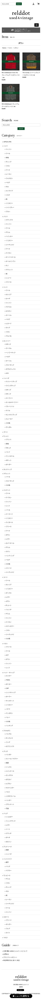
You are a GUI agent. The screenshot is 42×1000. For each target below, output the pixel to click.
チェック (8, 161)
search (19, 4)
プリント (8, 439)
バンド (8, 452)
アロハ (8, 211)
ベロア (8, 182)
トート (8, 829)
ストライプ (9, 191)
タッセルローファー (12, 402)
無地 (7, 157)
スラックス (9, 220)
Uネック (8, 344)
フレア (8, 928)
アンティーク (8, 846)
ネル (7, 186)
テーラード (9, 514)
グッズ (6, 751)
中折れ (8, 680)
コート (6, 577)
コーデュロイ (10, 244)
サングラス (9, 775)
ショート (8, 278)
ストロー (8, 676)
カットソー (7, 341)
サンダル (8, 427)
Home (4, 48)
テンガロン (9, 713)
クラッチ (8, 833)
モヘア (8, 327)
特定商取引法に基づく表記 (11, 960)
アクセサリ (7, 730)
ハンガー (8, 800)
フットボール (10, 456)
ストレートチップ (11, 381)
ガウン (8, 601)
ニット (6, 287)
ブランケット (10, 804)
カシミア (8, 294)
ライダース (9, 522)
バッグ (6, 813)
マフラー (8, 870)
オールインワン (11, 261)
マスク (6, 937)
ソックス (8, 767)
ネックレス (9, 738)
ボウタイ (8, 779)
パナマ (8, 709)
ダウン (8, 535)
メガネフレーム (11, 796)
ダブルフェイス (11, 369)
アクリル (8, 307)
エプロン (8, 783)
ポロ (7, 373)
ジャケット (7, 490)
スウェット (9, 269)
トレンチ (8, 609)
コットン (8, 149)
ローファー (9, 398)
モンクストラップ (11, 414)
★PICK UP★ (7, 142)
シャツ (6, 146)
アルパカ (8, 336)
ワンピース (7, 875)
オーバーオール (11, 257)
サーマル (8, 348)
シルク (8, 195)
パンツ (6, 216)
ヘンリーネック (11, 352)
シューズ (6, 378)
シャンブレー (10, 207)
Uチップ (8, 390)
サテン (8, 551)
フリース (8, 282)
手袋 (7, 808)
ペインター (9, 236)
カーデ (8, 298)
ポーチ (8, 837)
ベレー (8, 717)
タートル (8, 315)
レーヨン (8, 174)
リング (8, 742)
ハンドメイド (8, 859)
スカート (6, 917)
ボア (7, 655)
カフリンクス (10, 746)
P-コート (8, 605)
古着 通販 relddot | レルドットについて (15, 951)
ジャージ (8, 568)
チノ (7, 265)
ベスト (10, 48)
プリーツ (8, 920)
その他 (8, 423)
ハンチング (9, 725)
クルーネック (10, 365)
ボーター (8, 684)
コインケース (10, 771)
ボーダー (8, 464)
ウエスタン (9, 178)
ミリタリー (9, 203)
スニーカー (9, 419)
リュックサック (11, 821)
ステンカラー (10, 626)
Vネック (8, 448)
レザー (8, 539)
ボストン (8, 841)
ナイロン (8, 253)
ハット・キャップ (9, 672)
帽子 (7, 862)
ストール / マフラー (12, 758)
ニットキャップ (11, 692)
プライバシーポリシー (10, 957)
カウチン (8, 311)
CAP (7, 688)
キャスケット (10, 700)
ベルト (8, 792)
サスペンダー (10, 787)
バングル (8, 734)
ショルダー (9, 817)
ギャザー (8, 924)
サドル (8, 410)
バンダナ (8, 754)
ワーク (8, 170)
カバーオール (10, 543)
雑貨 (7, 763)
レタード (8, 323)
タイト (8, 932)
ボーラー (8, 696)
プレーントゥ (10, 406)
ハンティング (10, 555)
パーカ (8, 477)
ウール (8, 153)
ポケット (8, 460)
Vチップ (8, 394)
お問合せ (6, 954)
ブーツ (6, 432)
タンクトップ (8, 469)
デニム (8, 232)
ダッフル (8, 593)
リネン (8, 166)
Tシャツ (6, 436)
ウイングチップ (11, 385)
